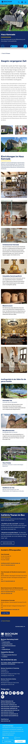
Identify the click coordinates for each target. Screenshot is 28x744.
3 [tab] (14, 46)
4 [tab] (16, 46)
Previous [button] (2, 46)
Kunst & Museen (6, 53)
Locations (4, 656)
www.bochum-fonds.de (7, 712)
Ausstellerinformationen (9, 646)
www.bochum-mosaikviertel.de (9, 714)
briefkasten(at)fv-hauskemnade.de (10, 563)
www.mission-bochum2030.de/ (9, 715)
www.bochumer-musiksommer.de (10, 706)
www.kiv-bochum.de (6, 593)
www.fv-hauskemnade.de (8, 565)
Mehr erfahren (7, 543)
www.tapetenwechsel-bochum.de (10, 710)
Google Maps (5, 613)
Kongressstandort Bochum (9, 655)
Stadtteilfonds (6, 649)
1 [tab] (11, 46)
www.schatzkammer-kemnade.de (10, 609)
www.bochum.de (5, 721)
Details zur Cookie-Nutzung (8, 735)
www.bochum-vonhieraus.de (9, 704)
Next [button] (25, 46)
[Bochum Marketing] (6, 2)
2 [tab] (13, 46)
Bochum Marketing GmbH (9, 639)
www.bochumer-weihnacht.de (9, 708)
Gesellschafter (6, 642)
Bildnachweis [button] (19, 626)
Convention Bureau (7, 652)
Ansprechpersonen (7, 644)
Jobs (3, 647)
